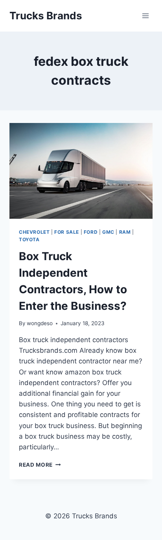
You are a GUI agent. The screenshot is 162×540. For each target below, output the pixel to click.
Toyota (29, 239)
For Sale (66, 232)
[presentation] (81, 171)
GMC (108, 232)
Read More (40, 465)
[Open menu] (145, 15)
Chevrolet (34, 232)
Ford (91, 232)
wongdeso (40, 323)
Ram (125, 232)
